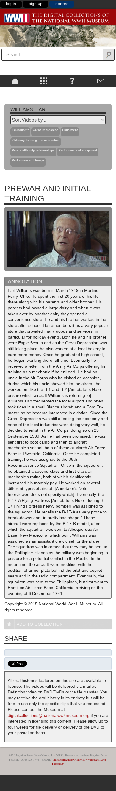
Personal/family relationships (33, 150)
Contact (101, 80)
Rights (15, 91)
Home (15, 80)
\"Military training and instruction (35, 140)
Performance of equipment (78, 150)
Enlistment (70, 129)
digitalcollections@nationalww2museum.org (49, 715)
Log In (11, 3)
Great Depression (45, 129)
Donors (61, 3)
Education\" (20, 129)
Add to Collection (40, 624)
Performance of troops (28, 160)
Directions (58, 764)
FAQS (72, 80)
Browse (43, 80)
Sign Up (36, 3)
